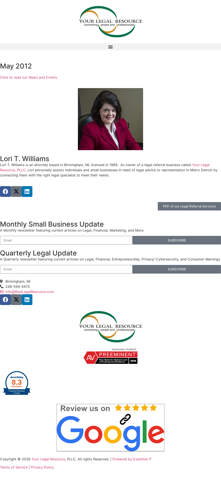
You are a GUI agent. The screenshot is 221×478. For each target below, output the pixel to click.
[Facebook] (5, 191)
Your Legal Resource (48, 459)
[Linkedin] (27, 191)
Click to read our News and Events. (29, 77)
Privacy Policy (42, 467)
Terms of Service (14, 467)
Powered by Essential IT (132, 459)
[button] (110, 46)
